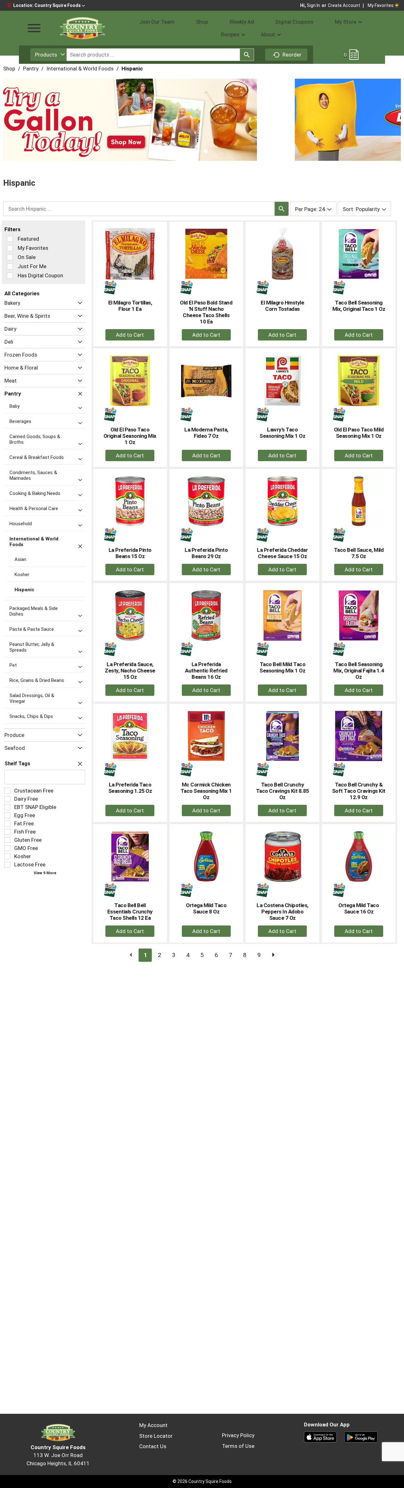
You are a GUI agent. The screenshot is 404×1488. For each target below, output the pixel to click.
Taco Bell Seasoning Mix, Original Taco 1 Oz (358, 305)
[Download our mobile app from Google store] (360, 1436)
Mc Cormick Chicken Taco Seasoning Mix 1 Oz (206, 790)
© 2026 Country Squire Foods (202, 1481)
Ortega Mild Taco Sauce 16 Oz (358, 908)
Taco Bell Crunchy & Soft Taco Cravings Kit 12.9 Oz (358, 790)
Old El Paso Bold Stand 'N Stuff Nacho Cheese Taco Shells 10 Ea (206, 312)
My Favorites (381, 5)
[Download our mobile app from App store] (320, 1436)
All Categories (21, 293)
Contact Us (152, 1446)
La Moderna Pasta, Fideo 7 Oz (206, 432)
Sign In (313, 5)
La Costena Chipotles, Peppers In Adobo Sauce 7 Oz (282, 911)
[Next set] (273, 955)
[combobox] (48, 54)
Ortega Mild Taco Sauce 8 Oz (206, 908)
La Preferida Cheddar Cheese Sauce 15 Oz (282, 553)
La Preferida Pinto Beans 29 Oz (206, 553)
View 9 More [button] (45, 873)
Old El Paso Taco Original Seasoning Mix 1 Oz (130, 435)
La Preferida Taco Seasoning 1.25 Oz (130, 787)
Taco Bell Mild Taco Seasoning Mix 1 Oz (282, 667)
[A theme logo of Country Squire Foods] (82, 28)
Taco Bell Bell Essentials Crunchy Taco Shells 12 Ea (130, 911)
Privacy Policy (238, 1435)
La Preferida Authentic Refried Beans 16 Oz (206, 670)
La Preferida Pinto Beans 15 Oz (130, 553)
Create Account (344, 5)
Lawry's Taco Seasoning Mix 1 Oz (282, 432)
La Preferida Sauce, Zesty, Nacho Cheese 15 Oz (130, 670)
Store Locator (156, 1436)
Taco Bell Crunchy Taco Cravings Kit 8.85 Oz (282, 790)
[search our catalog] (247, 55)
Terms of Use (238, 1446)
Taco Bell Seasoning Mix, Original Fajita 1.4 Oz (358, 670)
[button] (59, 5)
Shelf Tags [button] (17, 764)
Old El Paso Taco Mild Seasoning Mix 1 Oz (359, 432)
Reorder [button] (291, 54)
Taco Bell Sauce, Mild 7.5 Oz (359, 553)
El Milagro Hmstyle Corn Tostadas (282, 305)
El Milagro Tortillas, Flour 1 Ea (130, 305)
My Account (153, 1425)
